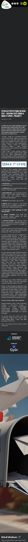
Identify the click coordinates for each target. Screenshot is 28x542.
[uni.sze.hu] (14, 338)
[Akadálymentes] (25, 3)
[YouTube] (17, 3)
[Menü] (21, 3)
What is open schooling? (15, 231)
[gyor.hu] (14, 349)
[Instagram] (15, 3)
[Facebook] (12, 3)
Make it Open (6, 151)
